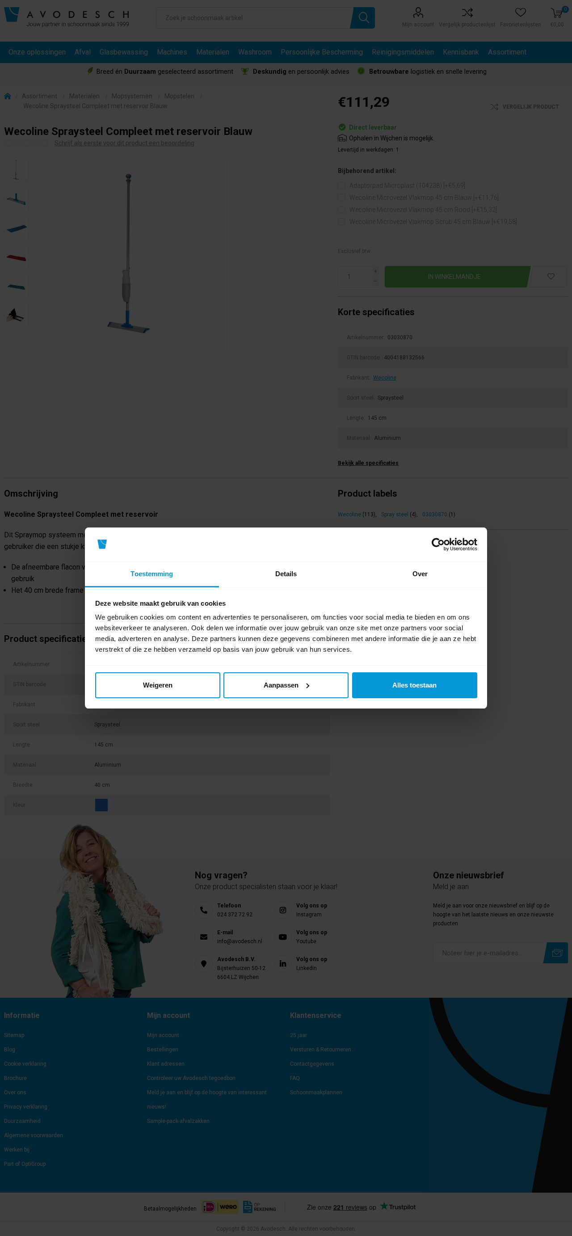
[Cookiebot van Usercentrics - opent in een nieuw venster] (438, 544)
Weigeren (157, 685)
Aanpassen (281, 685)
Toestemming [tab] (151, 574)
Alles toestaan (414, 685)
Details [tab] (286, 574)
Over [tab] (420, 574)
